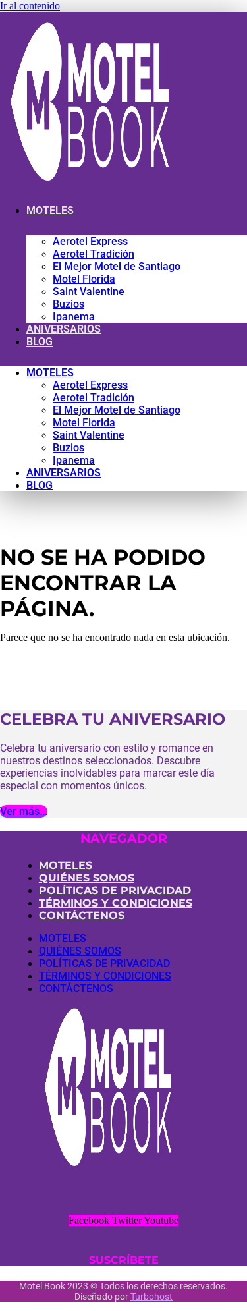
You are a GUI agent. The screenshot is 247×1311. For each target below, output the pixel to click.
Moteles (50, 210)
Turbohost (151, 1296)
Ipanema (74, 316)
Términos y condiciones (115, 903)
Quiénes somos (86, 878)
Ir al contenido (30, 5)
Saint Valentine (88, 291)
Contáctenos (81, 915)
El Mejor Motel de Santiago (116, 266)
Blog (39, 341)
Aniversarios (63, 329)
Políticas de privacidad (115, 890)
